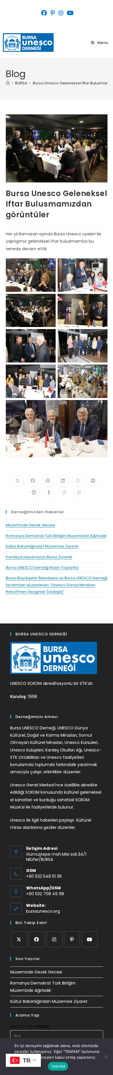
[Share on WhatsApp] (79, 492)
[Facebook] (37, 939)
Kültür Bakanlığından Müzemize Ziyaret (42, 546)
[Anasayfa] (8, 83)
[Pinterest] (72, 939)
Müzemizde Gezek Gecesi (30, 525)
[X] (19, 939)
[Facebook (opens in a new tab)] (44, 13)
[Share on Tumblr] (49, 492)
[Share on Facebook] (33, 481)
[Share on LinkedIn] (63, 481)
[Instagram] (54, 939)
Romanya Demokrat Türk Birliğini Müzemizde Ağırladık (56, 536)
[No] (106, 1057)
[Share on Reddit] (34, 492)
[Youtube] (90, 939)
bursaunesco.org (43, 911)
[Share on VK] (93, 481)
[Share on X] (17, 481)
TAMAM (58, 1066)
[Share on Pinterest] (48, 481)
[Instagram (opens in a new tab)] (61, 13)
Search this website (30, 1026)
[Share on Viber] (78, 481)
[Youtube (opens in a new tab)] (69, 13)
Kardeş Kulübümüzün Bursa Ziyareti (39, 557)
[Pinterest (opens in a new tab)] (53, 13)
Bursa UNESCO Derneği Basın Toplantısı (42, 567)
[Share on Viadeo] (64, 492)
